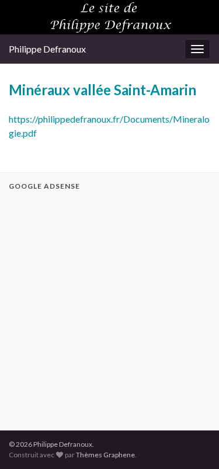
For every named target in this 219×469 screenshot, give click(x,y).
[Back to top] (192, 442)
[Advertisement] (109, 308)
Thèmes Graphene (105, 454)
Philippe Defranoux (47, 48)
